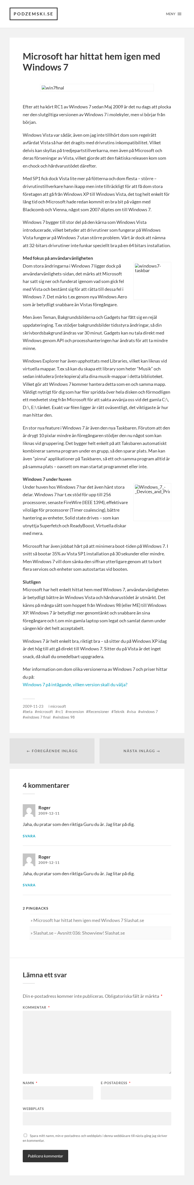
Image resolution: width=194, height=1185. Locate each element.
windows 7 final (38, 717)
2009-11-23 (33, 706)
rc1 (60, 711)
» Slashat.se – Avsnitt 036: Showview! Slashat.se (78, 933)
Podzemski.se (34, 13)
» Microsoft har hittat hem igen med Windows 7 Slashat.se (87, 920)
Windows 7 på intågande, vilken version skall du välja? (75, 684)
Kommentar (36, 1007)
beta (29, 711)
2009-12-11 (49, 813)
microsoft (58, 706)
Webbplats (33, 1108)
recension (76, 711)
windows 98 (65, 717)
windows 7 (149, 711)
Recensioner (98, 711)
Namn (30, 1083)
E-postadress (116, 1083)
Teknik (119, 711)
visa (132, 711)
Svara (29, 836)
